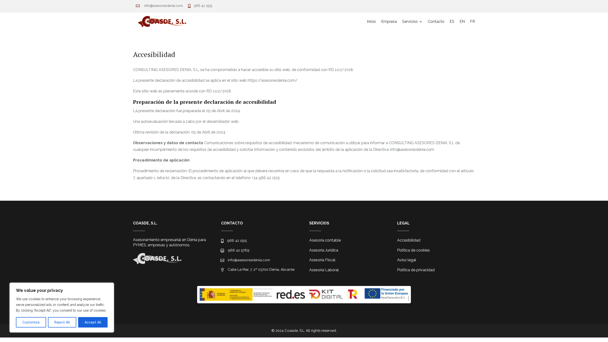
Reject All (62, 322)
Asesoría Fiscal (322, 260)
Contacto (436, 21)
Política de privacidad (416, 270)
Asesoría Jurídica (323, 250)
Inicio (371, 21)
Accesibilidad (408, 240)
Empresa (389, 21)
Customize (31, 322)
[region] (62, 307)
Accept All (93, 322)
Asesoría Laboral (324, 270)
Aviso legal (406, 260)
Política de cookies (413, 250)
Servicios (410, 21)
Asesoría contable (325, 240)
